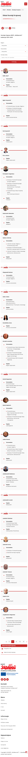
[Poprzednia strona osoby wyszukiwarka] (6, 641)
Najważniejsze (6, 735)
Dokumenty (4, 703)
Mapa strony (4, 719)
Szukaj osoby (4, 54)
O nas (2, 706)
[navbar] (25, 3)
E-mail (6, 28)
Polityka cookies (5, 722)
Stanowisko (4, 48)
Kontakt (3, 710)
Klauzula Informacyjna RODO (8, 725)
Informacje (5, 716)
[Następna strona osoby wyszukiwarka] (26, 641)
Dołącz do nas (4, 741)
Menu (3, 697)
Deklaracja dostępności (7, 729)
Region (2, 42)
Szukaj (13, 61)
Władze (2, 700)
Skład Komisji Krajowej (9, 652)
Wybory (2, 738)
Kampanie (3, 744)
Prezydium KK (7, 648)
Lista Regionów (4, 748)
